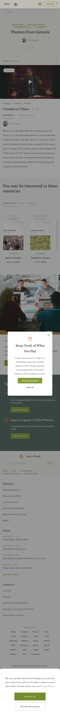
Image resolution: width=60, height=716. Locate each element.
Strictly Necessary (30, 706)
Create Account (30, 381)
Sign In (30, 387)
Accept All (30, 696)
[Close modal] (48, 335)
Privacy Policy (47, 686)
